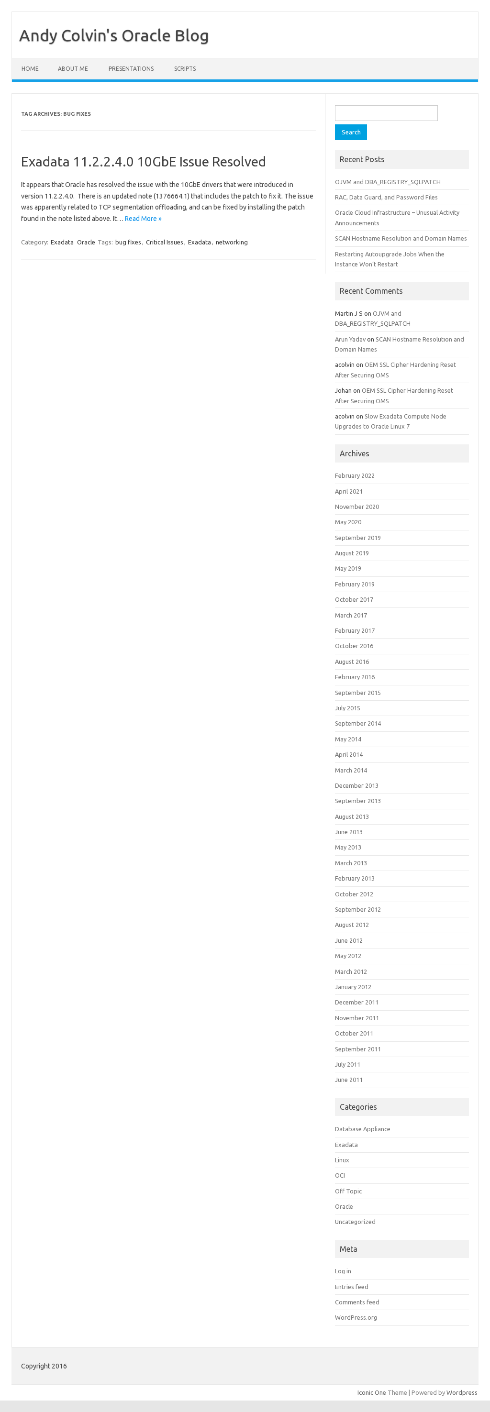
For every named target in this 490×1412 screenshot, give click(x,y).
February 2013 (355, 878)
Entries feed (351, 1286)
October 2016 (354, 645)
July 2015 (347, 708)
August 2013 (352, 816)
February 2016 (355, 676)
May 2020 (348, 521)
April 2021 (349, 491)
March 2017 (351, 615)
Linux (342, 1160)
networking (232, 242)
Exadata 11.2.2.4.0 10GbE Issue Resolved (143, 161)
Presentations (131, 69)
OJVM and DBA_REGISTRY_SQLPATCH (388, 181)
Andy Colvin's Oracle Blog (114, 35)
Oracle (86, 242)
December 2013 (357, 785)
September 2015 (358, 692)
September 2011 (358, 1049)
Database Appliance (362, 1128)
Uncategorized (355, 1221)
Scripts (185, 69)
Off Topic (348, 1191)
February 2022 (355, 475)
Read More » (143, 218)
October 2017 (354, 599)
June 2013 (349, 831)
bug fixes (128, 242)
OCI (340, 1175)
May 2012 (348, 955)
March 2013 (351, 863)
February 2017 (355, 630)
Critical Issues (164, 242)
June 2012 (349, 940)
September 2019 (358, 537)
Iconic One (371, 1392)
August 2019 (352, 553)
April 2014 (349, 754)
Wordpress (462, 1392)
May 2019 (348, 568)
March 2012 (351, 971)
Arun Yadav (350, 339)
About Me (73, 69)
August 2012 (352, 924)
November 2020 (357, 506)
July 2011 (347, 1064)
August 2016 (352, 661)
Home (30, 69)
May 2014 (348, 739)
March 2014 (351, 770)
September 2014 (358, 723)
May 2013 (348, 847)
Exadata (62, 242)
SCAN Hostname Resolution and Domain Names (401, 238)
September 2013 (358, 800)
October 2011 (354, 1033)
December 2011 (357, 1002)
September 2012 (358, 909)
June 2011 (349, 1079)
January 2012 (353, 986)
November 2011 (357, 1018)
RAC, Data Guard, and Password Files (386, 197)
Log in (343, 1271)
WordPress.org (356, 1317)
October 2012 (354, 894)
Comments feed (357, 1302)
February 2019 (355, 584)
